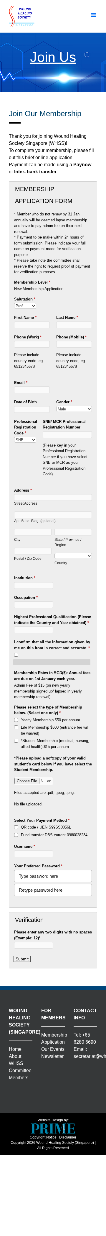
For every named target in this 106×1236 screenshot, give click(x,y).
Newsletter (52, 1056)
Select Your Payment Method (41, 820)
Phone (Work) (28, 337)
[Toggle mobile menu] (94, 15)
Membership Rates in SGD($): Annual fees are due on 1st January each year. (52, 676)
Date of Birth (25, 402)
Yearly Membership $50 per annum (50, 720)
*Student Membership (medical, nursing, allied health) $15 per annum (55, 743)
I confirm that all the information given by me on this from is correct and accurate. (52, 645)
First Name (25, 317)
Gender (64, 402)
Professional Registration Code (25, 427)
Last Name (67, 317)
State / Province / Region (67, 542)
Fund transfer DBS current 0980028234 (54, 835)
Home (15, 1049)
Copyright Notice (43, 1137)
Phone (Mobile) (71, 337)
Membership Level (32, 282)
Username (24, 846)
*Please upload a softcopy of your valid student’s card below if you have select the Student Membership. (53, 764)
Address (23, 490)
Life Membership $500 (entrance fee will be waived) (55, 730)
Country (60, 563)
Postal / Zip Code (28, 558)
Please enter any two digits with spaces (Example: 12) (53, 935)
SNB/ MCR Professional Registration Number (64, 424)
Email (20, 382)
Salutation (24, 299)
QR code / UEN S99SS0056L (46, 827)
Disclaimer (67, 1137)
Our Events (52, 1049)
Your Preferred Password (38, 866)
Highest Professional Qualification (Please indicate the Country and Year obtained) (52, 620)
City (17, 539)
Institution (24, 578)
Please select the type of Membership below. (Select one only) (48, 710)
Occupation (26, 597)
